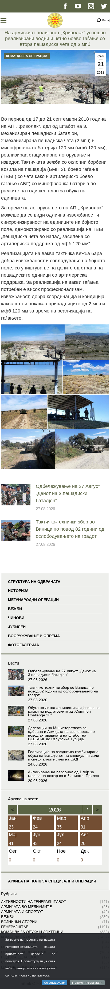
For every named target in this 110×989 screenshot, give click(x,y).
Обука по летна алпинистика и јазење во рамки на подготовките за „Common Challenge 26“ (64, 711)
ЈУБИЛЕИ (17, 627)
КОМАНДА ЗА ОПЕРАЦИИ (26, 56)
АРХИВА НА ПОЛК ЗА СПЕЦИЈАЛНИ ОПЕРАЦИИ (52, 881)
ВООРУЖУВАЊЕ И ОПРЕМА (34, 636)
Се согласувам (54, 982)
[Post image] (15, 494)
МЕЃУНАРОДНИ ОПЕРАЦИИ (33, 600)
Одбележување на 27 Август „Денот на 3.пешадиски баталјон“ (68, 493)
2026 (55, 810)
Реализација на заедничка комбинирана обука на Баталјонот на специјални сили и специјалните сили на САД (63, 755)
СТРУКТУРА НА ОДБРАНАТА (34, 582)
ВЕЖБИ (15, 609)
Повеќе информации (87, 982)
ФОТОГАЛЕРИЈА (23, 645)
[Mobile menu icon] (3, 20)
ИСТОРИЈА (18, 591)
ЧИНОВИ (16, 618)
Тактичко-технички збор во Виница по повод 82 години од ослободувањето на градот (70, 529)
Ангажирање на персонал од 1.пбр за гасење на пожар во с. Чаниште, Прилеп (63, 773)
